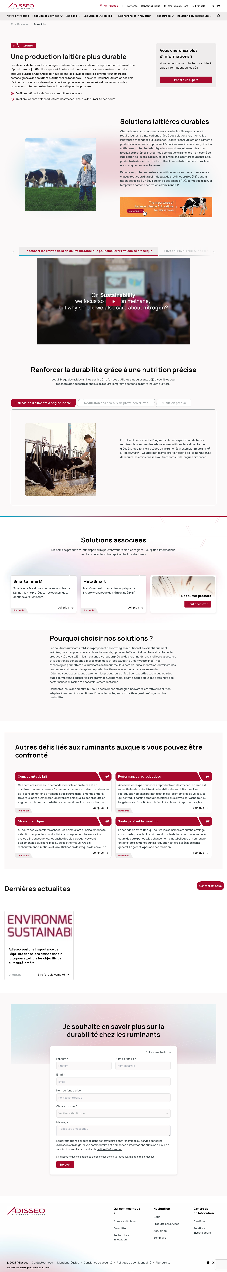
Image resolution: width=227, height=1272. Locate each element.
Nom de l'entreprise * (69, 1090)
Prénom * (62, 1059)
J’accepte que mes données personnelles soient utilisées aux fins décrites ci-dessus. (107, 1156)
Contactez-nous (150, 5)
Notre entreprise (18, 16)
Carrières (132, 5)
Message (62, 1122)
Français (200, 5)
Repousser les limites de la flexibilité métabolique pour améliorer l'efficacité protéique (88, 251)
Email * (60, 1074)
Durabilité (40, 24)
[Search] (218, 16)
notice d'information (109, 1149)
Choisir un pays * (66, 1106)
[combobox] (201, 6)
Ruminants (23, 24)
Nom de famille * (125, 1059)
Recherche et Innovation (134, 16)
